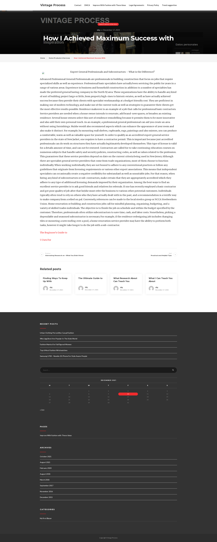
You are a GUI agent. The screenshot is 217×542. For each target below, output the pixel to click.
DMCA (87, 5)
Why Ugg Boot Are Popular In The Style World (58, 339)
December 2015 (46, 497)
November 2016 (46, 491)
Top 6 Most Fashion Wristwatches (53, 350)
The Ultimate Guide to (90, 278)
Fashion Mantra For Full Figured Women (55, 344)
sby (98, 30)
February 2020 (45, 468)
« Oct (42, 410)
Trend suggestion (169, 5)
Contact (77, 5)
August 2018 (45, 474)
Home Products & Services (108, 24)
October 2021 (45, 456)
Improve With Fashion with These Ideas (109, 5)
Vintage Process (52, 5)
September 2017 (46, 485)
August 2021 (45, 462)
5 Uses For (45, 239)
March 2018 (44, 480)
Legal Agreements (136, 5)
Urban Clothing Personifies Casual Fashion (57, 333)
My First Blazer (46, 518)
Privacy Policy (153, 5)
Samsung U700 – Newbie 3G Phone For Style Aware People (63, 356)
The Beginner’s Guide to (53, 232)
